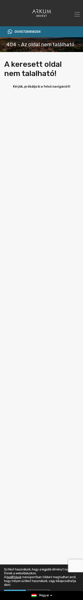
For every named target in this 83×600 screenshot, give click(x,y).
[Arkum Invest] (41, 21)
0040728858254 (27, 32)
